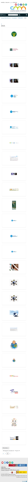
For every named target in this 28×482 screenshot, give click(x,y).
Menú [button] (4, 15)
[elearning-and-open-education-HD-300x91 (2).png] (14, 236)
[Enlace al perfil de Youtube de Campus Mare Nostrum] (16, 4)
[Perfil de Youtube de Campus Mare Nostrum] (2, 463)
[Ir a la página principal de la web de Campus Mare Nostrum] (18, 9)
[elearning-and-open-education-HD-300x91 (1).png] (14, 220)
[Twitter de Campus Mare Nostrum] (5, 463)
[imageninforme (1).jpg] (14, 283)
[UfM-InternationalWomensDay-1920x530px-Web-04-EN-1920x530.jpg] (14, 81)
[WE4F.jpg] (14, 143)
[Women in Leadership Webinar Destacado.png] (14, 174)
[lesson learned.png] (14, 329)
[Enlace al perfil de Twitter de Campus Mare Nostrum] (18, 4)
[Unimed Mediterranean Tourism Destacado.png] (14, 112)
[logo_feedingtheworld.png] (14, 345)
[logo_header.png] (14, 376)
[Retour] (1, 24)
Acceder (24, 481)
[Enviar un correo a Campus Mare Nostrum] (12, 463)
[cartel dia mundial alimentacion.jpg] (14, 205)
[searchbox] (13, 15)
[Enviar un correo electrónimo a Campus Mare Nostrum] (26, 4)
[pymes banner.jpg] (14, 407)
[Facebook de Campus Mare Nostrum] (7, 463)
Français (15, 2)
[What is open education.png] (14, 158)
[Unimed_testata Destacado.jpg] (14, 127)
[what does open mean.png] (14, 438)
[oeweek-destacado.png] (14, 391)
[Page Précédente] (3, 453)
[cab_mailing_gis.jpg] (14, 189)
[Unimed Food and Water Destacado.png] (14, 96)
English (7, 2)
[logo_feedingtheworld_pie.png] (14, 360)
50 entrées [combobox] (6, 448)
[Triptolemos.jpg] (14, 34)
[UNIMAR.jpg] (14, 49)
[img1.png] (14, 314)
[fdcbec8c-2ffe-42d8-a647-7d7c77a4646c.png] (14, 267)
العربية (11, 2)
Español (3, 2)
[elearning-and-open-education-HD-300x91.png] (14, 252)
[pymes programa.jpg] (14, 422)
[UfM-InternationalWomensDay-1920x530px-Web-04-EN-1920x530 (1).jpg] (14, 65)
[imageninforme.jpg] (14, 298)
